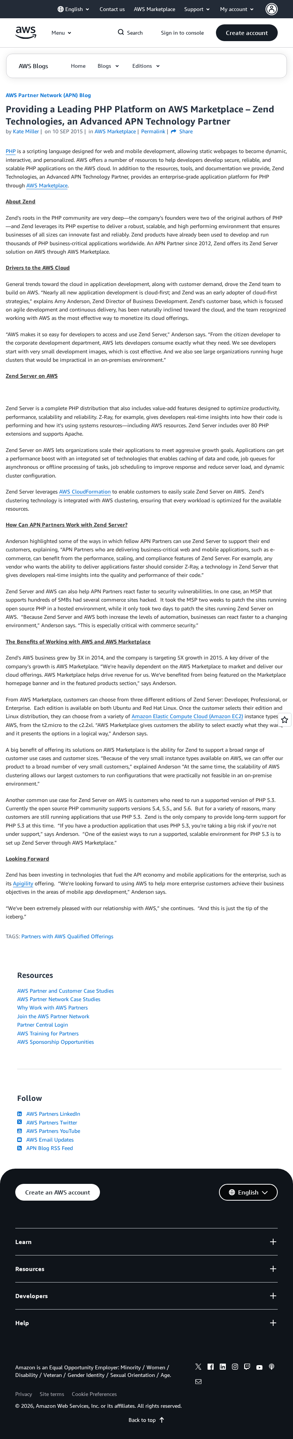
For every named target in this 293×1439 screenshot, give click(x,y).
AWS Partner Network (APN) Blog (48, 95)
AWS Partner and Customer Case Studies (65, 990)
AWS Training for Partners (48, 1033)
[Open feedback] (284, 720)
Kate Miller (26, 131)
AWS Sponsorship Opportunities (55, 1041)
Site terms (52, 1394)
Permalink (153, 131)
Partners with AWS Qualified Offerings (67, 936)
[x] (198, 1368)
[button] (247, 32)
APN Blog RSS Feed (48, 1148)
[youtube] (259, 1368)
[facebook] (211, 1368)
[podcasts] (272, 1368)
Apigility (23, 883)
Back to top (142, 1420)
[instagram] (235, 1368)
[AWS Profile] (272, 9)
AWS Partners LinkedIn (51, 1113)
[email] (198, 1382)
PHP (11, 151)
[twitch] (247, 1368)
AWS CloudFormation (85, 491)
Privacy (23, 1394)
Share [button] (185, 131)
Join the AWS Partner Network (53, 1016)
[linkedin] (223, 1368)
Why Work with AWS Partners (52, 1007)
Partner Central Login (42, 1024)
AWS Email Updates (48, 1139)
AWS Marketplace (47, 185)
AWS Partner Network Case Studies (58, 999)
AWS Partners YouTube (51, 1131)
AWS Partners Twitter (50, 1122)
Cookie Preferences (94, 1394)
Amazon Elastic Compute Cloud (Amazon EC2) (187, 716)
